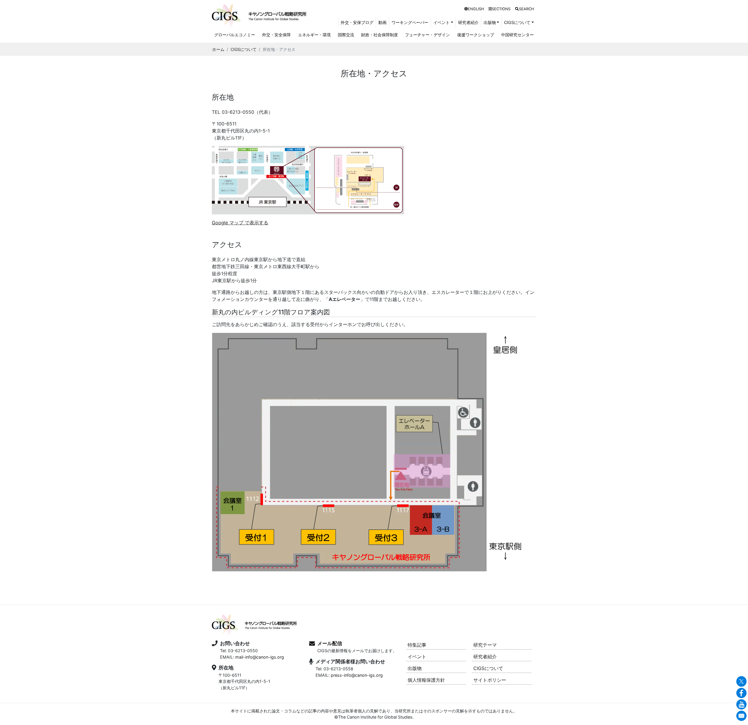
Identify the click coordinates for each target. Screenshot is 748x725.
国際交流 (346, 34)
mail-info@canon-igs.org (259, 657)
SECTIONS (501, 9)
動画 (382, 22)
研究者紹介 (468, 22)
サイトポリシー (489, 680)
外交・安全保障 (276, 34)
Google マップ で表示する (240, 222)
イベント (417, 656)
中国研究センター (517, 34)
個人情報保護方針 (426, 680)
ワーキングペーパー (410, 22)
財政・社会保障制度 (379, 34)
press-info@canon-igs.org (357, 675)
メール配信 (329, 643)
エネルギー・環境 (314, 34)
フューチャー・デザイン (427, 34)
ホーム (218, 49)
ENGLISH (476, 9)
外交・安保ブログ (357, 22)
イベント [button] (441, 22)
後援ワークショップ (475, 34)
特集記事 (417, 645)
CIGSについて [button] (517, 22)
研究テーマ (485, 645)
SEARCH (526, 9)
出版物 (415, 668)
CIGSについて (244, 49)
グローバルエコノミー (234, 34)
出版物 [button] (490, 22)
